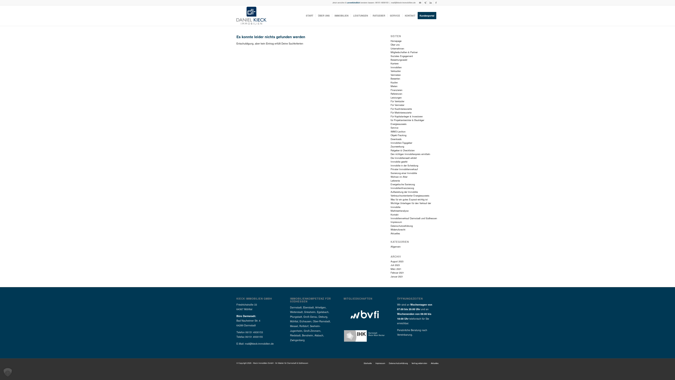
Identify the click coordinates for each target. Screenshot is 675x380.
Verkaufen (396, 71)
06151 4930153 (381, 2)
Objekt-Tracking (398, 135)
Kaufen (394, 82)
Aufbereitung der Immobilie (404, 192)
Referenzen (396, 93)
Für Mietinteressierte (401, 112)
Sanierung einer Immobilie (404, 173)
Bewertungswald (399, 59)
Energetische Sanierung (403, 184)
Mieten (394, 86)
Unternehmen (397, 48)
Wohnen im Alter (399, 176)
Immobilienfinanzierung (402, 188)
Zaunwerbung (397, 146)
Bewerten (395, 78)
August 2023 (397, 261)
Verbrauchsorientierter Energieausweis (410, 195)
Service (394, 127)
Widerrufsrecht (398, 229)
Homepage (396, 41)
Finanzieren (396, 90)
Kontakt (394, 214)
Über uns (395, 44)
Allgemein (396, 246)
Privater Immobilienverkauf (404, 169)
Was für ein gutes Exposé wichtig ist (409, 199)
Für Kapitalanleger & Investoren (407, 116)
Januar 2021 (397, 276)
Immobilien (396, 67)
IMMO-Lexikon (398, 131)
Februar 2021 (397, 272)
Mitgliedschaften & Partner (404, 52)
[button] (7, 372)
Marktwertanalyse (400, 210)
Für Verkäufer (397, 101)
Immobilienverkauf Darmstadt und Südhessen (414, 218)
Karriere (394, 63)
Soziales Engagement (402, 56)
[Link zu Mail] (420, 2)
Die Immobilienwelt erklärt (404, 158)
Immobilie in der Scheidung (404, 165)
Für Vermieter (397, 105)
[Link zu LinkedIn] (430, 2)
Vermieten (396, 75)
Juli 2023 (395, 265)
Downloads (396, 139)
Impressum (396, 222)
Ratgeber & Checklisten (403, 150)
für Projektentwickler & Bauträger (407, 120)
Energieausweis (399, 124)
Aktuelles (395, 233)
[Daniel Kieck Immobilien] (251, 15)
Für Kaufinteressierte (401, 108)
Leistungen (396, 97)
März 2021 (396, 269)
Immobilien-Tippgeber (401, 142)
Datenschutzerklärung (402, 225)
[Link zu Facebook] (436, 2)
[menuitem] (310, 15)
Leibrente (395, 180)
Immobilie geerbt (399, 161)
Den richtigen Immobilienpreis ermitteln (410, 154)
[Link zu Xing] (425, 2)
